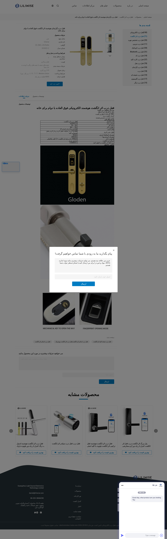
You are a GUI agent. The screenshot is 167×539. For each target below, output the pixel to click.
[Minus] (122, 485)
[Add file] (161, 535)
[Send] (122, 535)
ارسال (83, 284)
